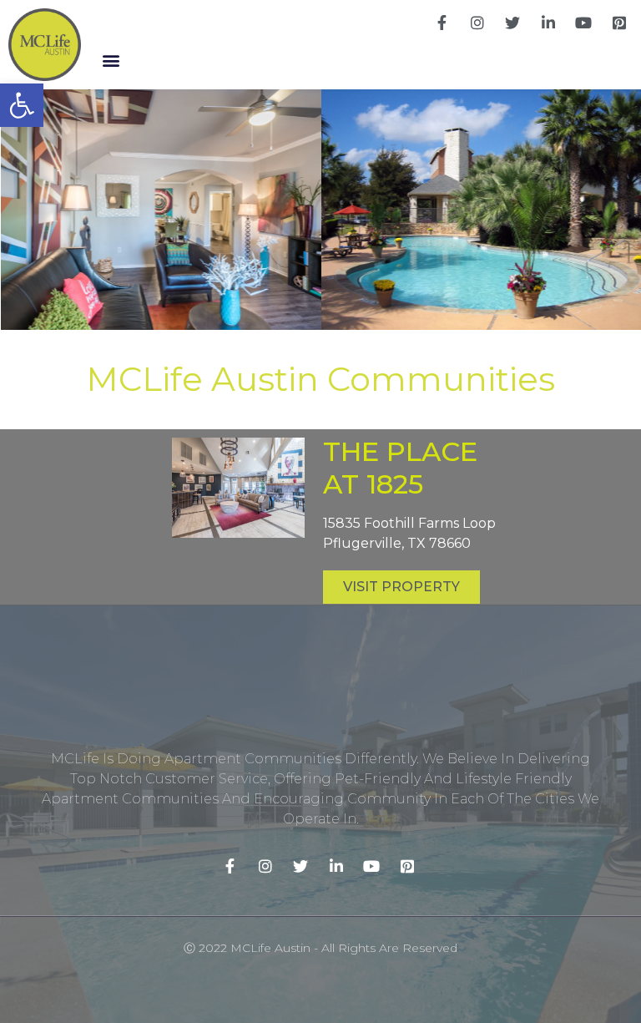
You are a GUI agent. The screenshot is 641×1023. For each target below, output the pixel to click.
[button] (111, 60)
